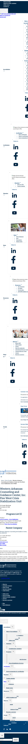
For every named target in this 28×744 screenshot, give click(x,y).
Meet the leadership (20, 348)
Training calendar (21, 186)
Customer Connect (7, 585)
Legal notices (6, 590)
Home (2, 480)
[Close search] (2, 735)
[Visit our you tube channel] (15, 166)
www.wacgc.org (4, 542)
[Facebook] (2, 610)
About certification (23, 134)
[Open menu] (1, 477)
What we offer (20, 184)
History (17, 346)
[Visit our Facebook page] (15, 159)
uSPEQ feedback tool (11, 697)
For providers (21, 290)
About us (5, 584)
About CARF (18, 343)
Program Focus (3, 521)
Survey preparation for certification (15, 671)
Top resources (21, 286)
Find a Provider (8, 480)
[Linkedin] (1, 610)
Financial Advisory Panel (21, 351)
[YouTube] (4, 610)
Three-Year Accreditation (10, 524)
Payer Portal (6, 587)
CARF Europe (16, 572)
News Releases (20, 236)
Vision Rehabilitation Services (16, 663)
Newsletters (19, 240)
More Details (3, 545)
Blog (17, 238)
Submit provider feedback (9, 3)
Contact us (6, 6)
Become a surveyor (19, 354)
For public (20, 288)
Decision (2, 524)
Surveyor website (7, 589)
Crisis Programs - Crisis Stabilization (9, 519)
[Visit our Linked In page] (15, 149)
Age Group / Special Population (7, 522)
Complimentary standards (15, 648)
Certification (7, 666)
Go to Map (2, 543)
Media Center (19, 241)
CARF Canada (18, 344)
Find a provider (7, 1)
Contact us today (5, 578)
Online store (6, 5)
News (5, 681)
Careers (17, 353)
